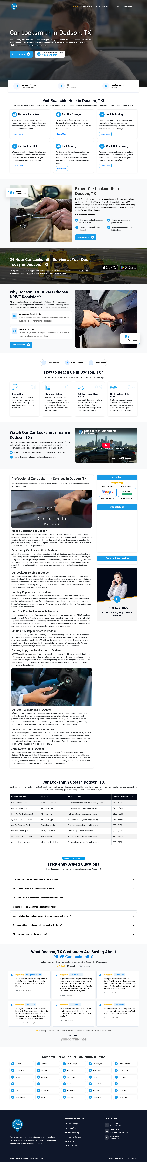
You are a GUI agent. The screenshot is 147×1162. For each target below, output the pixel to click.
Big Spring (71, 1091)
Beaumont (71, 1077)
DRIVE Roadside (22, 1158)
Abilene (18, 1064)
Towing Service (74, 1137)
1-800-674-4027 (21, 397)
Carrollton (122, 1077)
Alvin (17, 1091)
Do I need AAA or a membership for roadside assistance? (38, 898)
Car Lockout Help (28, 146)
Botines (70, 1097)
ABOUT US (87, 7)
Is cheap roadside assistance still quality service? (34, 907)
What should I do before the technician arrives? (33, 888)
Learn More (18, 134)
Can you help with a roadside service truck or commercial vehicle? (42, 916)
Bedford (70, 1084)
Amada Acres (20, 1097)
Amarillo (44, 1064)
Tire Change (73, 1124)
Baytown (70, 1070)
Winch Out (72, 1146)
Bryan (95, 1077)
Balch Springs (72, 1064)
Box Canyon (97, 1064)
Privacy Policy (131, 1158)
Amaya (44, 1070)
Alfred (18, 1077)
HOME (75, 7)
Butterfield (97, 1097)
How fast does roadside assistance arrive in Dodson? (36, 879)
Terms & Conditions (115, 1158)
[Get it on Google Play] (128, 267)
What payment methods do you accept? (30, 934)
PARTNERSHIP (102, 7)
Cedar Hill (122, 1091)
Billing (116, 7)
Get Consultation (18, 345)
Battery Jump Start (29, 114)
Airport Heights (21, 1070)
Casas (121, 1084)
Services (128, 7)
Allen (17, 1084)
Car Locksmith (74, 1141)
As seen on (73, 1035)
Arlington (44, 1084)
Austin (43, 1097)
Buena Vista (97, 1084)
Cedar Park (123, 1097)
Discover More (83, 237)
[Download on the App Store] (110, 267)
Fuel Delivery (69, 146)
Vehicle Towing (114, 114)
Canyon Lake (123, 1070)
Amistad (44, 1077)
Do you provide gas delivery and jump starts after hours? (37, 925)
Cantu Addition (124, 1064)
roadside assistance (46, 559)
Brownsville (97, 1070)
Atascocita (45, 1091)
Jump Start (72, 1128)
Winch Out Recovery (117, 146)
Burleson (96, 1091)
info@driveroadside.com (119, 1132)
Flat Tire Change (71, 114)
